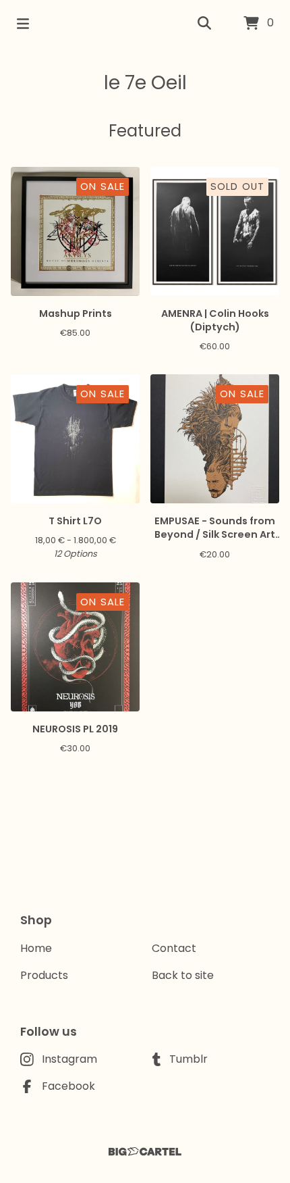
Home (36, 948)
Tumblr (188, 1059)
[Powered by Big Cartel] (145, 1151)
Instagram (69, 1059)
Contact (174, 948)
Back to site (183, 975)
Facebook (68, 1086)
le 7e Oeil (145, 83)
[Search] (204, 23)
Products (44, 975)
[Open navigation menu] (23, 23)
